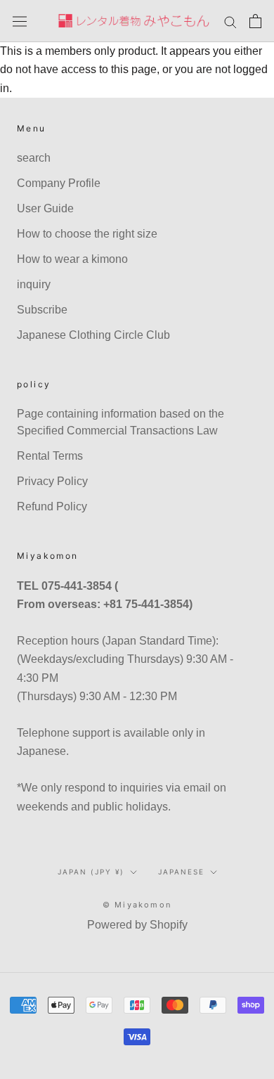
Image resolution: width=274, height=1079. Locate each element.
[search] (230, 21)
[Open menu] (20, 21)
